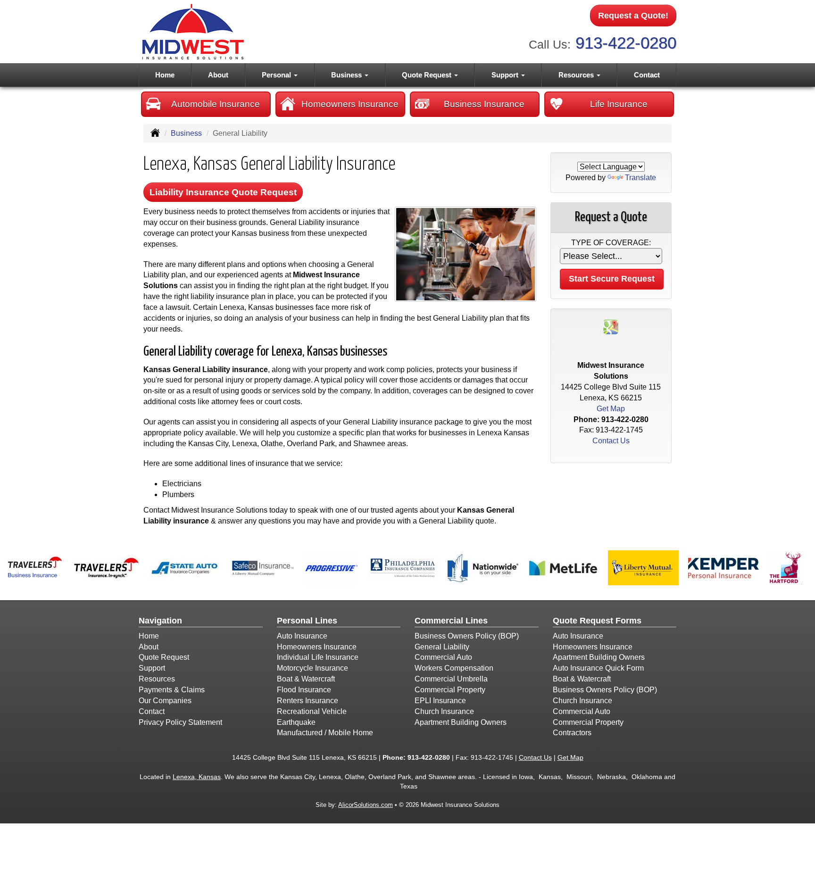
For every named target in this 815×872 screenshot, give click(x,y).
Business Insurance (484, 104)
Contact (647, 75)
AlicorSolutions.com (365, 804)
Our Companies (165, 701)
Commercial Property (450, 690)
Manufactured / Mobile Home (325, 733)
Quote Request (164, 657)
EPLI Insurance (440, 701)
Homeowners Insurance (350, 104)
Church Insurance (444, 711)
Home (165, 75)
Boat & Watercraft (306, 679)
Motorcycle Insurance (312, 668)
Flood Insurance (304, 690)
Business (186, 133)
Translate (640, 178)
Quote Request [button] (427, 75)
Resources (157, 679)
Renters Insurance (307, 701)
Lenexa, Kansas (197, 777)
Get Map (611, 409)
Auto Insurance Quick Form (598, 668)
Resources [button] (577, 75)
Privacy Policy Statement (180, 722)
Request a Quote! (633, 15)
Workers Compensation (454, 668)
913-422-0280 (625, 42)
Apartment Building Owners (461, 722)
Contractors (572, 733)
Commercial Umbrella (451, 679)
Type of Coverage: (611, 243)
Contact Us (611, 441)
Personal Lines (307, 620)
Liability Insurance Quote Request (223, 192)
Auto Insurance (302, 636)
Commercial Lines (451, 620)
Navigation (160, 620)
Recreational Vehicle (312, 711)
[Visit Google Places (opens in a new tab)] (610, 326)
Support (152, 668)
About (218, 75)
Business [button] (347, 75)
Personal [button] (277, 75)
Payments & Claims (172, 690)
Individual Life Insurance (317, 657)
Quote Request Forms (597, 620)
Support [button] (505, 75)
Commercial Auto (443, 657)
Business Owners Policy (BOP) (467, 636)
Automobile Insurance (215, 104)
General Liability (442, 647)
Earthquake (296, 722)
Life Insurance (619, 104)
